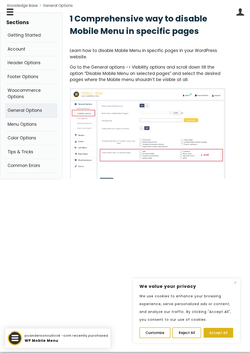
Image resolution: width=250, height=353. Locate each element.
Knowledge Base (22, 5)
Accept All (218, 332)
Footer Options (23, 77)
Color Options (22, 138)
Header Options (24, 63)
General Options (58, 5)
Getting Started (24, 35)
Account (16, 49)
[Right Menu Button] (240, 12)
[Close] (235, 282)
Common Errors (24, 165)
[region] (186, 310)
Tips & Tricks (20, 152)
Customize (155, 332)
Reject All (187, 332)
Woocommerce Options (24, 93)
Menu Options (22, 124)
